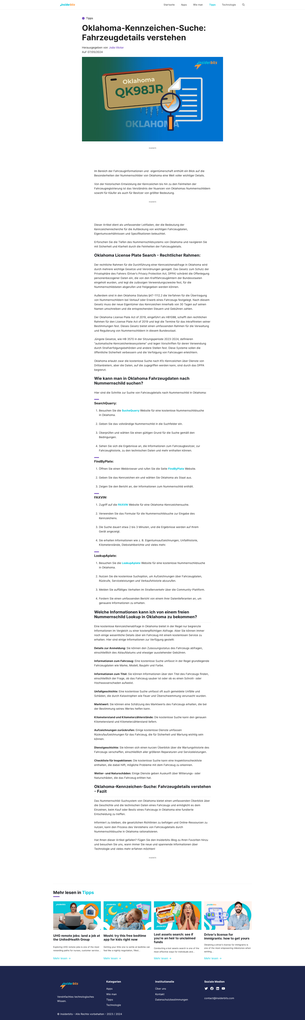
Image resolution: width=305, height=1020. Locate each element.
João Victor (116, 47)
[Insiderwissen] (67, 5)
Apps (184, 4)
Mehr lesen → (62, 958)
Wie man (198, 4)
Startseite (169, 4)
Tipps (212, 4)
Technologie (229, 4)
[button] (243, 5)
